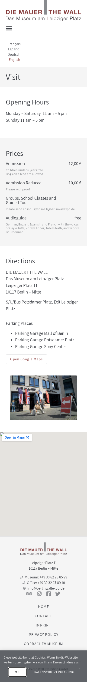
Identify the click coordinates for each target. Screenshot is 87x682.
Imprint (44, 625)
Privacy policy (43, 634)
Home (43, 606)
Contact (43, 615)
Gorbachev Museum (43, 643)
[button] (9, 28)
